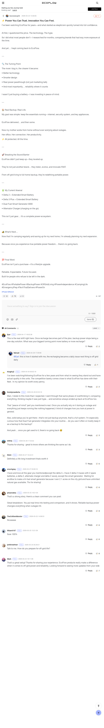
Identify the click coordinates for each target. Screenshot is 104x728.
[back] (3, 15)
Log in (15, 10)
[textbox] (51, 308)
